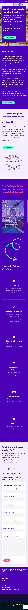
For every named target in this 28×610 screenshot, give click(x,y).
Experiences (5, 578)
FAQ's (3, 580)
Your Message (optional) (10, 537)
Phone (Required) (8, 512)
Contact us (5, 582)
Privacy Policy (5, 585)
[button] (26, 1)
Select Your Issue (8, 528)
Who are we (5, 576)
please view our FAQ (8, 95)
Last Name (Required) (10, 496)
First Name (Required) (10, 489)
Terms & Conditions (7, 587)
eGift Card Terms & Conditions (10, 589)
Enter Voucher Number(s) (11, 521)
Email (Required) (8, 505)
